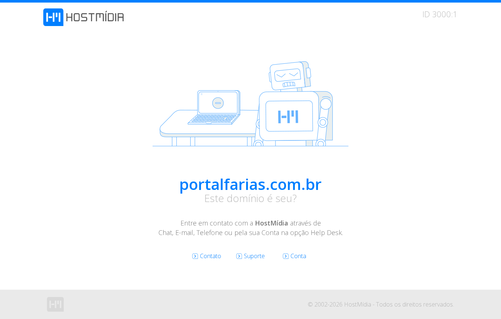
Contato (210, 256)
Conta (298, 256)
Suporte (254, 256)
